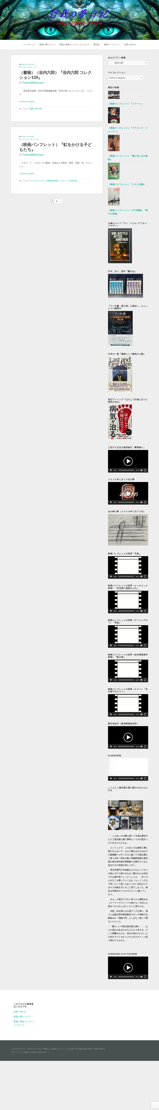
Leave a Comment (27, 64)
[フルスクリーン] (145, 470)
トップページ (29, 45)
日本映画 (49, 181)
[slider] (126, 470)
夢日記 (97, 45)
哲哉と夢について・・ (24, 1016)
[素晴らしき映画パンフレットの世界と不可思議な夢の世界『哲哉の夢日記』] (79, 20)
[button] (128, 461)
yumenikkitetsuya (33, 82)
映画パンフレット (112, 45)
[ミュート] (141, 470)
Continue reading (26, 101)
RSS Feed (42, 1052)
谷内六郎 (38, 109)
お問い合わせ (130, 45)
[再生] (111, 470)
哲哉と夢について (47, 45)
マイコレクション (37, 181)
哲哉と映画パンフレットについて (74, 45)
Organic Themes (30, 1052)
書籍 (32, 109)
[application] (128, 461)
